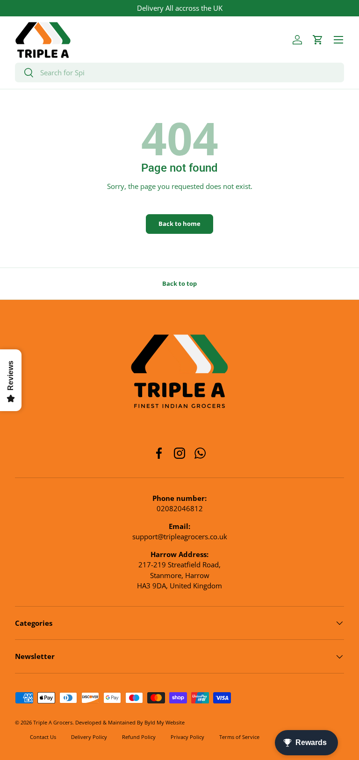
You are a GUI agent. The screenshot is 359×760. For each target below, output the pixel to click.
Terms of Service (239, 736)
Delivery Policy (89, 736)
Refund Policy (139, 736)
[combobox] (179, 72)
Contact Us (43, 736)
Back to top (179, 283)
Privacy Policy (187, 736)
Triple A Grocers (52, 722)
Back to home (179, 223)
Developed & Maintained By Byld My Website (130, 722)
